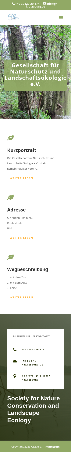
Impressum (52, 446)
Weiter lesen (21, 178)
